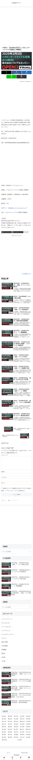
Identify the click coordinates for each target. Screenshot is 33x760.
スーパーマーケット (7, 232)
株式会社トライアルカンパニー (17, 208)
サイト (3, 482)
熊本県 (27, 232)
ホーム (8, 752)
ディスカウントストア (18, 232)
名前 (3, 471)
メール (3, 477)
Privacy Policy (24, 752)
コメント (4, 455)
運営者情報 (16, 755)
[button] (21, 76)
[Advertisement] (16, 26)
